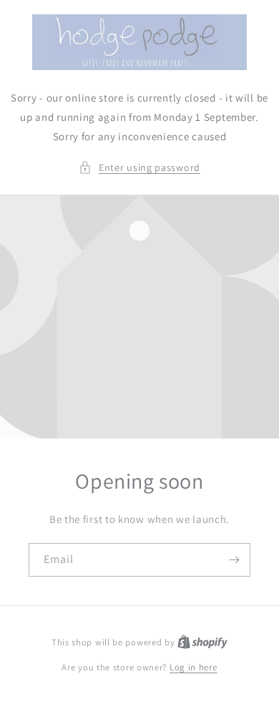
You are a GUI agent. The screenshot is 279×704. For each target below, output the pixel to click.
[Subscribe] (234, 560)
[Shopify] (202, 642)
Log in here (193, 667)
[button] (139, 168)
